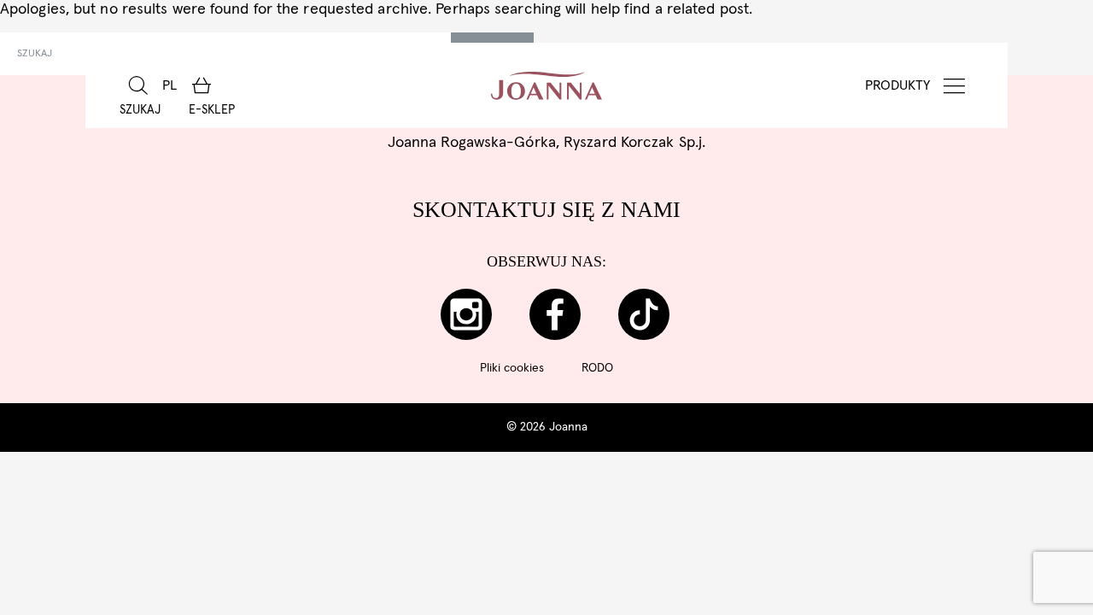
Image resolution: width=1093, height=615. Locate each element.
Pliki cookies (512, 368)
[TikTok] (644, 314)
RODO (597, 368)
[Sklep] (201, 85)
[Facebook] (555, 314)
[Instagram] (466, 314)
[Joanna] (547, 85)
